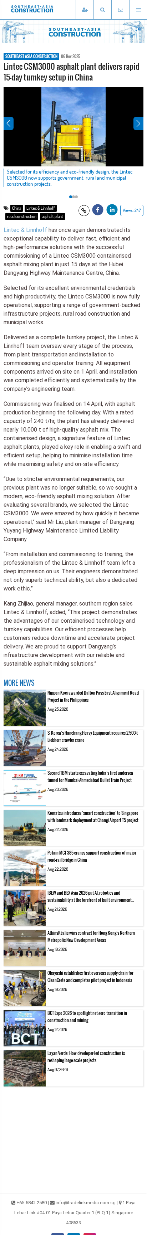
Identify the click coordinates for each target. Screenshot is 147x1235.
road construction (21, 216)
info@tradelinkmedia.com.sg (86, 1202)
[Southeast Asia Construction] (42, 9)
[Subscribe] (84, 10)
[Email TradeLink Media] (120, 10)
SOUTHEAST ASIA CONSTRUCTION (31, 56)
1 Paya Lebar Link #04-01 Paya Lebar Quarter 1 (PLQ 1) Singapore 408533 (75, 1212)
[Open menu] (138, 10)
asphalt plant (52, 216)
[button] (102, 10)
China (16, 208)
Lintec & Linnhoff (40, 208)
